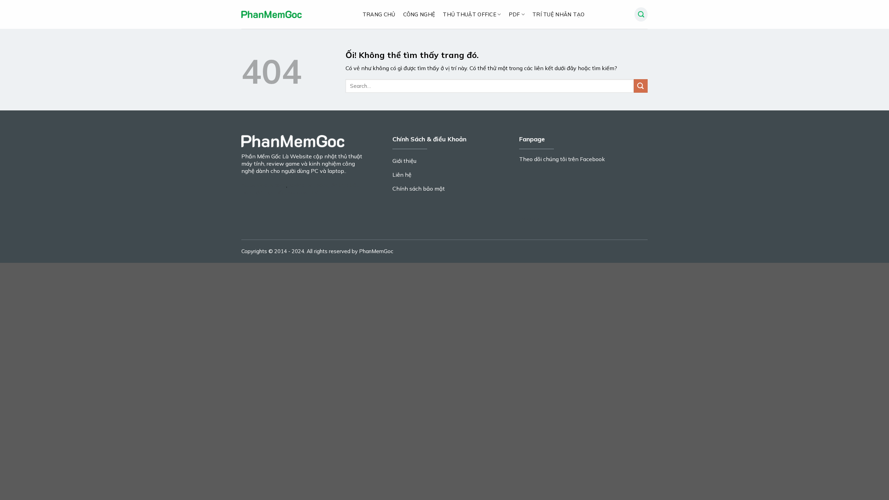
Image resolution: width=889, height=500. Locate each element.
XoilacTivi (301, 185)
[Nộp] (641, 86)
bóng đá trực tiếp (338, 185)
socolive (532, 218)
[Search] (641, 14)
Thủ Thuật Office (469, 14)
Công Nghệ (419, 14)
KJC (245, 177)
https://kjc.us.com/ (263, 185)
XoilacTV (264, 177)
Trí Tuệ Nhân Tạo (558, 14)
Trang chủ (379, 14)
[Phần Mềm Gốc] (271, 14)
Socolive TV (303, 192)
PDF (514, 14)
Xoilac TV (290, 177)
